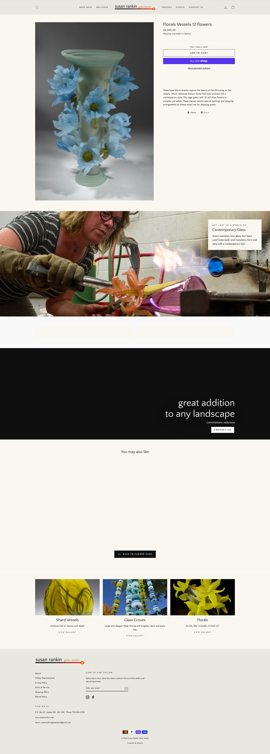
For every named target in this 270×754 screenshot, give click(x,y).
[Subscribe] (126, 688)
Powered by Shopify (135, 743)
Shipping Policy (42, 692)
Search (38, 673)
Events (180, 7)
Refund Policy (41, 696)
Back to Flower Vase (137, 554)
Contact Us (196, 7)
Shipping (167, 33)
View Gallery (67, 632)
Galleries (102, 7)
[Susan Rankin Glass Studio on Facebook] (93, 697)
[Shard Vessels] (67, 597)
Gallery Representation (45, 678)
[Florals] (202, 597)
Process (167, 7)
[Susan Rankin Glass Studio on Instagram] (87, 697)
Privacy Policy (41, 682)
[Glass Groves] (135, 597)
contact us (222, 429)
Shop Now (85, 7)
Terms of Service (42, 687)
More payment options (199, 68)
